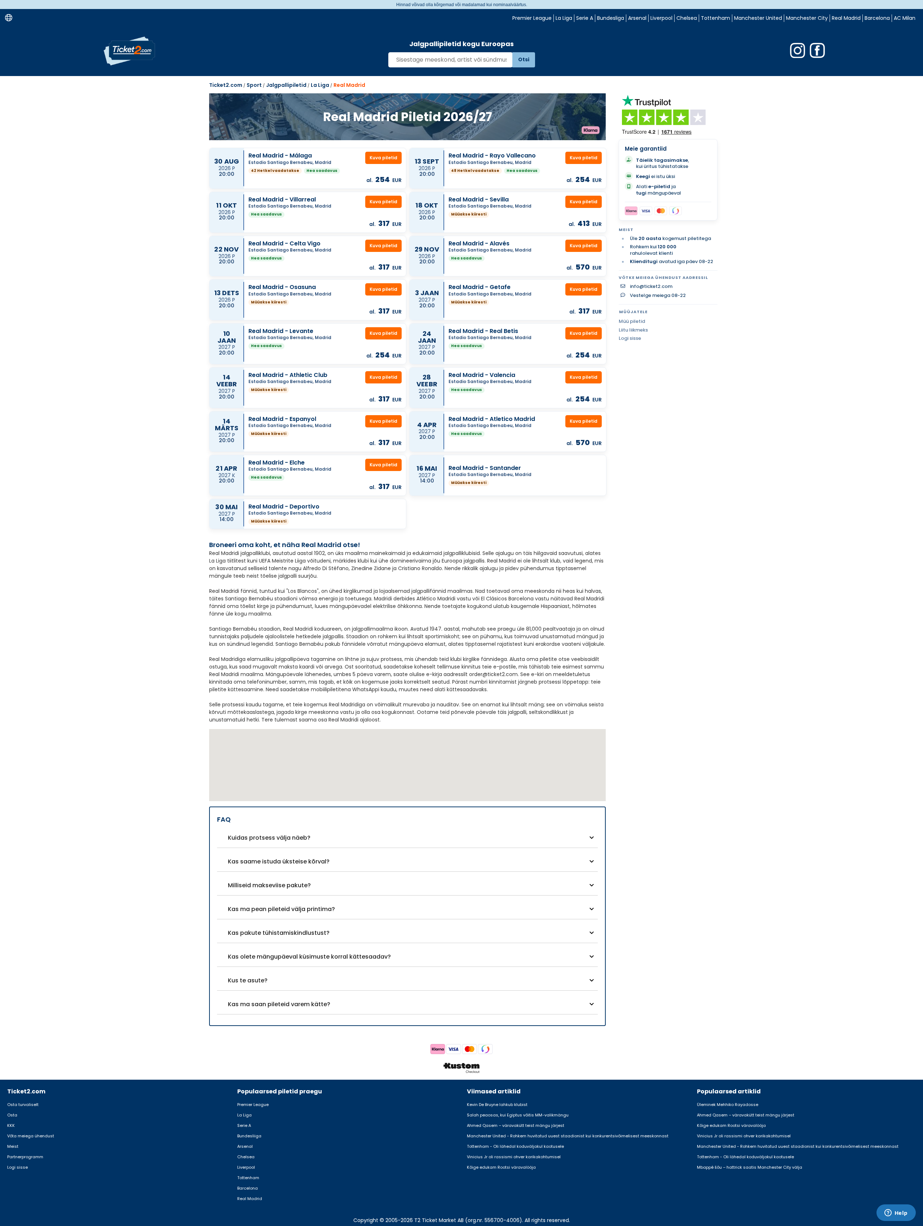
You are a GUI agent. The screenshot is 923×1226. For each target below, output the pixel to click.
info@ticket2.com (651, 286)
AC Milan (904, 18)
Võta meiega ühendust (30, 1136)
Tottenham (715, 18)
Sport (254, 85)
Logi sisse (630, 338)
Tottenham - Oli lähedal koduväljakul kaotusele (515, 1146)
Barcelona (877, 18)
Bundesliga (610, 18)
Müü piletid (632, 321)
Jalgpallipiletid (286, 85)
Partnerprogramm (25, 1157)
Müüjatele (633, 312)
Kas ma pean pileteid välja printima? (281, 909)
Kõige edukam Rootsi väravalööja (501, 1167)
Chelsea (686, 18)
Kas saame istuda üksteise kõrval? (279, 861)
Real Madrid (846, 18)
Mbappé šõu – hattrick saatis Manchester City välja (749, 1167)
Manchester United (758, 18)
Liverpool (661, 18)
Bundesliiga (249, 1136)
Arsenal (637, 18)
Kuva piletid (383, 158)
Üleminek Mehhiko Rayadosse (727, 1104)
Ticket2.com (225, 85)
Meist (12, 1146)
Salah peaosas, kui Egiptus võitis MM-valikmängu (518, 1115)
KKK (11, 1125)
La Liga (564, 18)
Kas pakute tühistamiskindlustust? (279, 933)
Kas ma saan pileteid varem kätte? (279, 1004)
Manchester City (807, 18)
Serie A (584, 18)
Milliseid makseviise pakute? (269, 885)
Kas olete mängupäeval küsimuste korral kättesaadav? (309, 956)
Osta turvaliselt (23, 1104)
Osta (12, 1115)
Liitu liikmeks (633, 330)
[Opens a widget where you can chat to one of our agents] (896, 1213)
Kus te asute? (248, 980)
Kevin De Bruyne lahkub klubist (497, 1104)
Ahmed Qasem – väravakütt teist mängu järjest (515, 1125)
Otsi (523, 59)
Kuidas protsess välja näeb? (269, 838)
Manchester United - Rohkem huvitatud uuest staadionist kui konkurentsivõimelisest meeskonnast (567, 1136)
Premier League (532, 18)
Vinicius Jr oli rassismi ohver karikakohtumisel (514, 1157)
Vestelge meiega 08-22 (658, 295)
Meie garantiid (646, 148)
